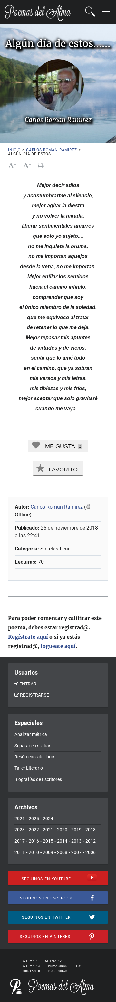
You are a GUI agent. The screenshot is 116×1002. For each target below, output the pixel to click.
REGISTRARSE (34, 695)
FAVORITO (62, 469)
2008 (62, 852)
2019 (76, 830)
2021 (48, 830)
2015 (48, 841)
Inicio (14, 150)
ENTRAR (27, 684)
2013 (76, 841)
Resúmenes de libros (35, 757)
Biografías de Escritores (38, 779)
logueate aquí (58, 646)
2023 (20, 830)
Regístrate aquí (28, 636)
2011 (20, 852)
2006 (90, 852)
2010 (34, 852)
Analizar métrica (31, 734)
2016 (34, 841)
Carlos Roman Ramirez (51, 150)
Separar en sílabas (33, 745)
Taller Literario (29, 768)
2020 (62, 830)
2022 (34, 830)
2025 (34, 818)
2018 (90, 830)
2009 (48, 852)
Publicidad (58, 971)
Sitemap (30, 960)
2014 (62, 841)
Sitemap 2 (53, 960)
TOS (79, 966)
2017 (20, 841)
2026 (20, 818)
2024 (48, 818)
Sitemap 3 (31, 966)
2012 (90, 841)
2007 (76, 852)
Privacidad (58, 966)
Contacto (31, 971)
